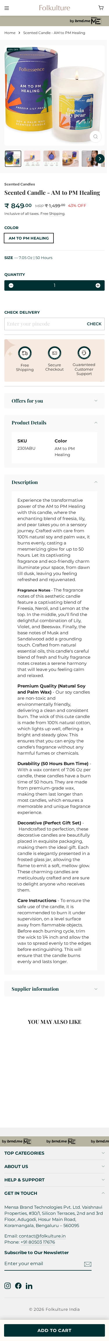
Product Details (29, 422)
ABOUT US (16, 1166)
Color (11, 227)
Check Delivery (22, 312)
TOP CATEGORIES (24, 1153)
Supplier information (35, 988)
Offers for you (27, 400)
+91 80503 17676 (38, 1242)
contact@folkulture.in (42, 1236)
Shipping (57, 214)
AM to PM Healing (29, 238)
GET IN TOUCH (20, 1193)
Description (25, 482)
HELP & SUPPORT (24, 1180)
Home (9, 33)
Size (28, 257)
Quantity (14, 274)
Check (94, 323)
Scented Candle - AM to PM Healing (33, 1097)
